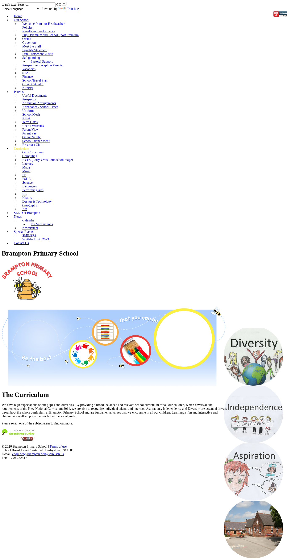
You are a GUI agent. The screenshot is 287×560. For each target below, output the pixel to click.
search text (9, 4)
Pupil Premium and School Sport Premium (50, 35)
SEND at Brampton (27, 213)
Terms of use (58, 446)
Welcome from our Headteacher (43, 23)
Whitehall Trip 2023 (35, 239)
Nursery (27, 88)
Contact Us (21, 243)
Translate (73, 9)
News (18, 216)
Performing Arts (32, 190)
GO (58, 4)
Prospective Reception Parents (42, 65)
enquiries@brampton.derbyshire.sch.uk (38, 454)
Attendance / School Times (40, 107)
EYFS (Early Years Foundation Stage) (47, 160)
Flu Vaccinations (42, 224)
